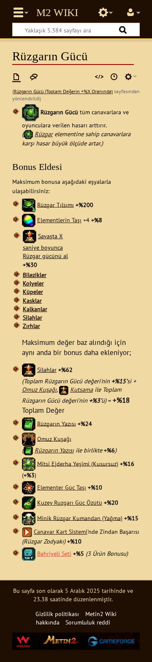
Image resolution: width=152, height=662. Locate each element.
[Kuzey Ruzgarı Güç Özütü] (28, 502)
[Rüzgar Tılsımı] (28, 204)
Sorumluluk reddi (87, 622)
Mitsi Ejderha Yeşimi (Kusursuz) (77, 463)
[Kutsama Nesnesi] (29, 236)
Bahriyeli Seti (54, 553)
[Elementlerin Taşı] (28, 220)
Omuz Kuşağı (39, 389)
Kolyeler (33, 283)
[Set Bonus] (28, 553)
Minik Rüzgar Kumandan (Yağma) (79, 518)
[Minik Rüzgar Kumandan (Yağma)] (28, 518)
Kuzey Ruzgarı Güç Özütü (69, 502)
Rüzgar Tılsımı (55, 204)
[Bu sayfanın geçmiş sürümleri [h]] (114, 77)
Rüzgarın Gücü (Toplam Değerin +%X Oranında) (63, 91)
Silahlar (32, 317)
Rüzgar (44, 134)
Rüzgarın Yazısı (56, 423)
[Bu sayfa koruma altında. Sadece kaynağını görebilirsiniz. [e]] (99, 77)
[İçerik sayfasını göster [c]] (16, 77)
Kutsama (81, 389)
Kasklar (32, 300)
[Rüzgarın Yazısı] (28, 423)
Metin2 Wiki (57, 13)
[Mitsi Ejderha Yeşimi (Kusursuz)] (28, 463)
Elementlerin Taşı (59, 220)
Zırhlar (31, 326)
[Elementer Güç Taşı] (28, 487)
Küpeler (33, 292)
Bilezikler (34, 275)
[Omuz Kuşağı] (28, 438)
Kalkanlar (35, 309)
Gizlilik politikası (57, 614)
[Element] (30, 112)
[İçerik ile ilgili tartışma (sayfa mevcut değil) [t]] (34, 77)
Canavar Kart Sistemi (60, 531)
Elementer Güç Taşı (61, 487)
